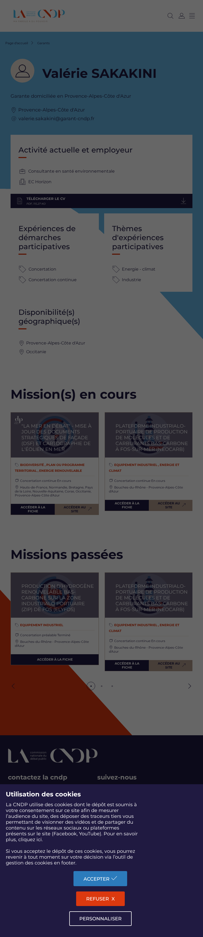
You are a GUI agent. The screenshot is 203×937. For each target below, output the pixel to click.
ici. (39, 839)
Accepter (96, 879)
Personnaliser (100, 919)
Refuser (97, 899)
